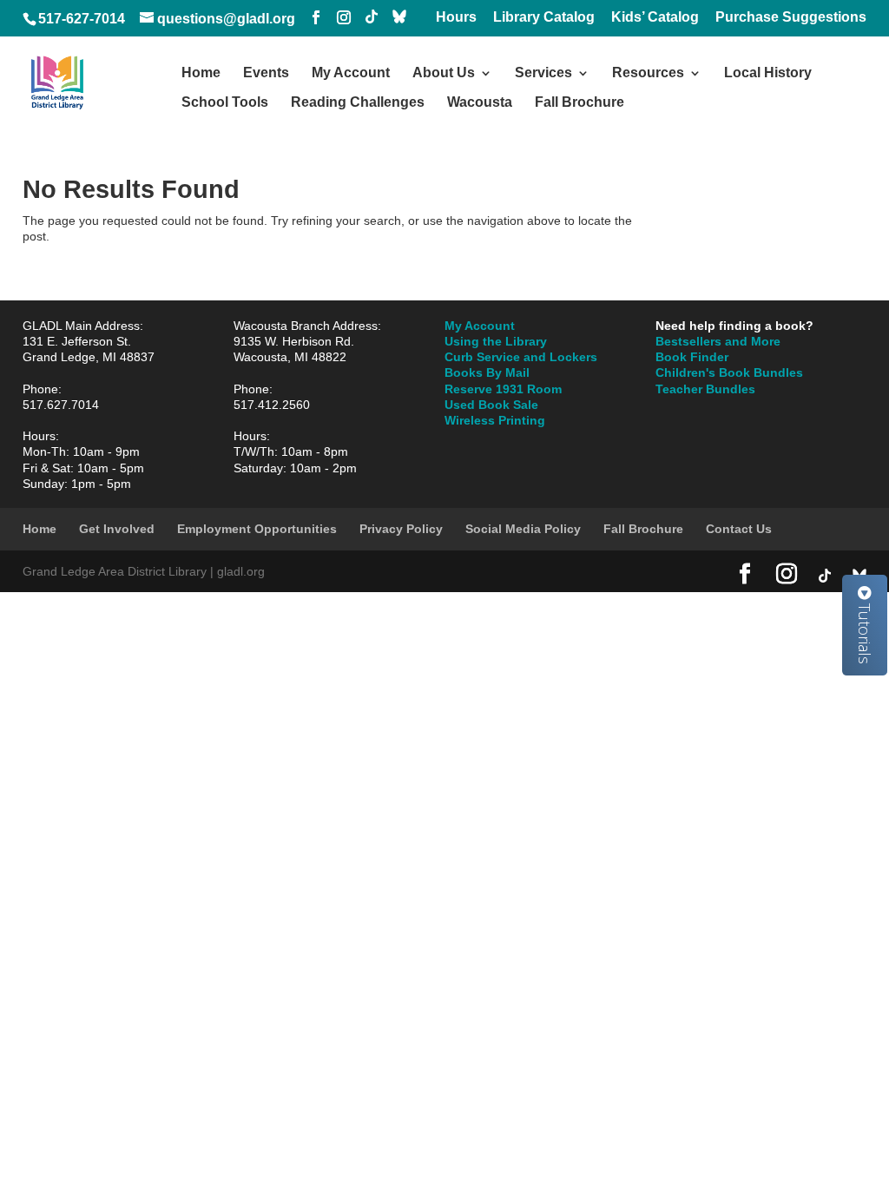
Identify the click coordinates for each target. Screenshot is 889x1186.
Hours (456, 17)
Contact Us (739, 529)
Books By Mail (487, 372)
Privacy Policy (401, 529)
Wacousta (479, 102)
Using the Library (495, 341)
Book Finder (691, 357)
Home (201, 73)
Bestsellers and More (717, 341)
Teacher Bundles (705, 389)
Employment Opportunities (257, 529)
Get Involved (117, 529)
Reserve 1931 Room (503, 389)
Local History (768, 73)
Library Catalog (544, 17)
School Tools (224, 102)
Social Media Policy (523, 529)
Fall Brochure (579, 102)
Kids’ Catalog (655, 17)
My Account (351, 73)
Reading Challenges (358, 102)
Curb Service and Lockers (520, 357)
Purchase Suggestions (790, 17)
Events (266, 73)
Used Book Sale (491, 405)
